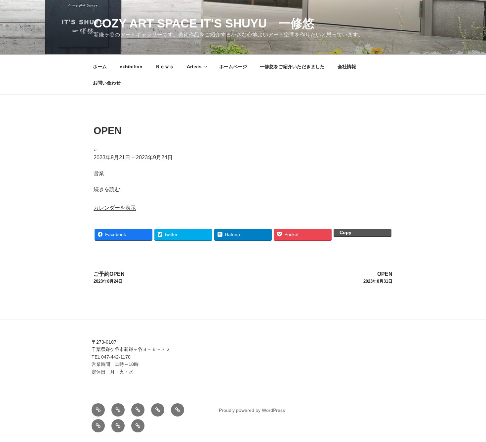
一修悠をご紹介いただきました (292, 66)
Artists (194, 66)
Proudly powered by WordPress (252, 410)
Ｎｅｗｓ (164, 66)
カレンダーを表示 (115, 208)
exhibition (131, 66)
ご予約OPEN (109, 277)
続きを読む (107, 189)
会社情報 (347, 66)
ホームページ (233, 66)
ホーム (100, 66)
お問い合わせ (107, 82)
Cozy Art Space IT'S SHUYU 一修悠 (204, 23)
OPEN (377, 277)
